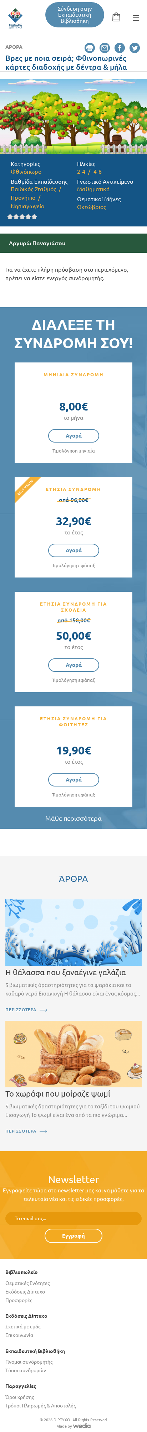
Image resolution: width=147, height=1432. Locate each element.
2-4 (81, 171)
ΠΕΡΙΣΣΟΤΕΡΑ (20, 1009)
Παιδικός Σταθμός (33, 189)
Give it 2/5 (16, 216)
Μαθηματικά (93, 189)
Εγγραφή (73, 1236)
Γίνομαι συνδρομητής (28, 1362)
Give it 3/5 (22, 216)
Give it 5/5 (34, 216)
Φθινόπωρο (26, 171)
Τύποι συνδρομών (25, 1370)
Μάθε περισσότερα (73, 818)
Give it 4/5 (28, 216)
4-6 (97, 171)
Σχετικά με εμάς (22, 1326)
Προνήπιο (23, 197)
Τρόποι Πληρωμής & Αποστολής (40, 1406)
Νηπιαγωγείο (27, 206)
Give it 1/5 (10, 216)
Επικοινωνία (19, 1335)
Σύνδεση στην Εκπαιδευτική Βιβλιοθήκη (75, 15)
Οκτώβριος (91, 207)
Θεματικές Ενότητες (27, 1283)
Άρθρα (13, 47)
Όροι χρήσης (19, 1397)
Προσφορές (18, 1300)
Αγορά (74, 436)
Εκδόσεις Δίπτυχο (25, 1292)
